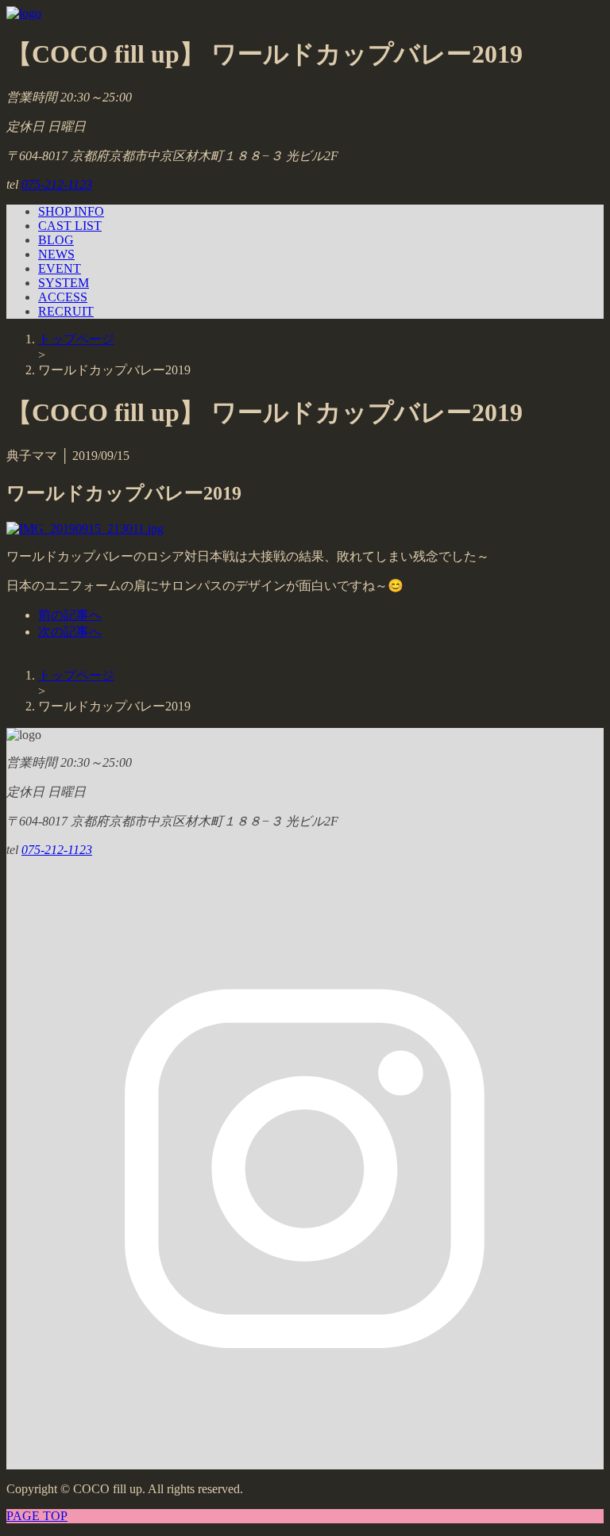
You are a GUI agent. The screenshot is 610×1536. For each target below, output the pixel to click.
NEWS (56, 254)
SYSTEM (63, 282)
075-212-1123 (56, 184)
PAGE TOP (37, 1516)
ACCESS (62, 297)
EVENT (59, 268)
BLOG (56, 240)
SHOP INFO (71, 211)
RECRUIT (66, 311)
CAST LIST (70, 225)
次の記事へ (70, 631)
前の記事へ (70, 615)
